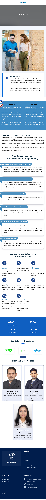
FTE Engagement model (32, 469)
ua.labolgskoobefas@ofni (32, 487)
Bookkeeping (30, 465)
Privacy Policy (5, 479)
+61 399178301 (30, 484)
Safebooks (4, 493)
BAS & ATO (26, 460)
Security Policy (5, 481)
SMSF (25, 458)
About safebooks (15, 76)
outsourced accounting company (13, 225)
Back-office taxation (31, 467)
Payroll (25, 462)
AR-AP (25, 455)
